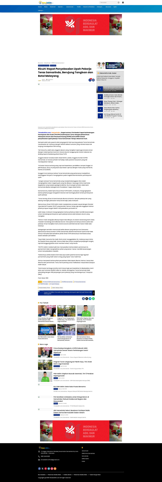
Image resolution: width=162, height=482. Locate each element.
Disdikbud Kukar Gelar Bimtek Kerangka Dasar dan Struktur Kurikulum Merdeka (113, 95)
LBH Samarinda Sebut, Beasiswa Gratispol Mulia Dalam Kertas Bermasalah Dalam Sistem (85, 338)
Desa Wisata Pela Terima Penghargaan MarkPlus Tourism (111, 108)
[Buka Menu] (123, 3)
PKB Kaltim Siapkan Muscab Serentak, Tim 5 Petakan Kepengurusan (85, 319)
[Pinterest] (45, 468)
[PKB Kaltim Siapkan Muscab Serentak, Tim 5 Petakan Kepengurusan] (86, 310)
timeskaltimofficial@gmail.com (50, 460)
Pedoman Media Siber (54, 475)
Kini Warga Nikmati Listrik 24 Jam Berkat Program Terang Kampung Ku (113, 115)
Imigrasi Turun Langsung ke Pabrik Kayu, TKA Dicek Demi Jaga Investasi (66, 319)
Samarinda (53, 65)
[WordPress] (48, 468)
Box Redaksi (41, 475)
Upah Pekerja (55, 284)
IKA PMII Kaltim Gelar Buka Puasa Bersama (46, 337)
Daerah (80, 314)
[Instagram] (52, 468)
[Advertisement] (88, 48)
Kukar (83, 461)
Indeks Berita (67, 475)
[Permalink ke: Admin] (40, 80)
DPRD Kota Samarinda (43, 65)
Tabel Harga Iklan (95, 475)
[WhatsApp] (93, 298)
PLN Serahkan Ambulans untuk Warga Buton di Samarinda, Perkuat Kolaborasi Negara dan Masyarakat (64, 338)
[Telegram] (90, 298)
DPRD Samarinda (67, 282)
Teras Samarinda (80, 282)
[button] (118, 2)
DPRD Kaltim (85, 459)
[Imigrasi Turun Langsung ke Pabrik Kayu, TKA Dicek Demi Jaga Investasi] (66, 310)
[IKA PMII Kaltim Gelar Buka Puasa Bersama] (47, 329)
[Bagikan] (93, 80)
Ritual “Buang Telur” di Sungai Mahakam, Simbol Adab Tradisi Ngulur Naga (113, 102)
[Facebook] (83, 298)
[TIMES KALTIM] (50, 2)
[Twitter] (86, 298)
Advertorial (85, 451)
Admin (43, 79)
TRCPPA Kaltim (44, 284)
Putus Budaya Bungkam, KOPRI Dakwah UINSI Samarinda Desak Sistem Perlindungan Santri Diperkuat (45, 319)
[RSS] (55, 468)
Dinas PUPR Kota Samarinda (52, 282)
